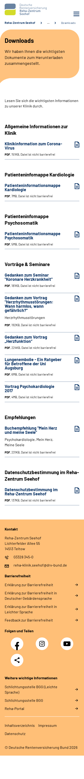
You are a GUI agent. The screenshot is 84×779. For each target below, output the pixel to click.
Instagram (43, 641)
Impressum (47, 725)
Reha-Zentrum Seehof (20, 22)
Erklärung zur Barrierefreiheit (29, 584)
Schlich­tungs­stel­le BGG (24, 700)
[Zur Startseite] (22, 9)
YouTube (68, 641)
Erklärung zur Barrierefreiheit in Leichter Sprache (31, 609)
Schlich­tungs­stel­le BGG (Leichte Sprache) (31, 689)
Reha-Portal (14, 708)
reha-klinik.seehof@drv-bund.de (40, 565)
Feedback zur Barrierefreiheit (29, 620)
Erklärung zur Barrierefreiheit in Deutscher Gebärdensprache (31, 595)
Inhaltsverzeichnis (20, 725)
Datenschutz (15, 733)
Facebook (18, 641)
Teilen (17, 660)
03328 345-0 (23, 557)
